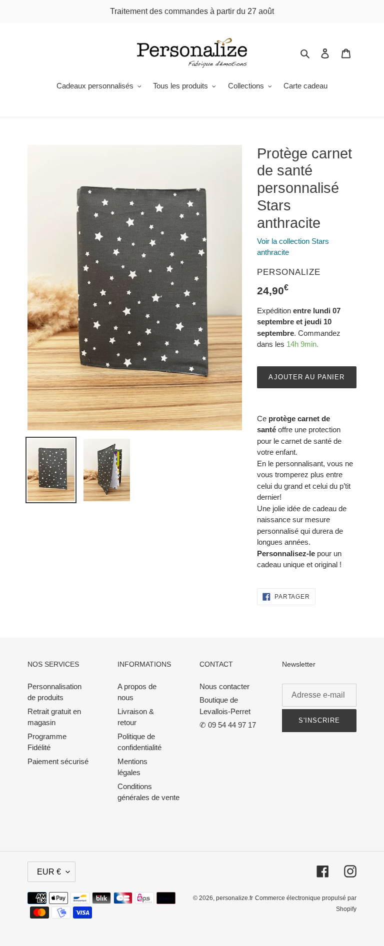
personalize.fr (234, 898)
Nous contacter (225, 686)
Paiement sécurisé (58, 761)
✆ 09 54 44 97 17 (228, 725)
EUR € (49, 872)
